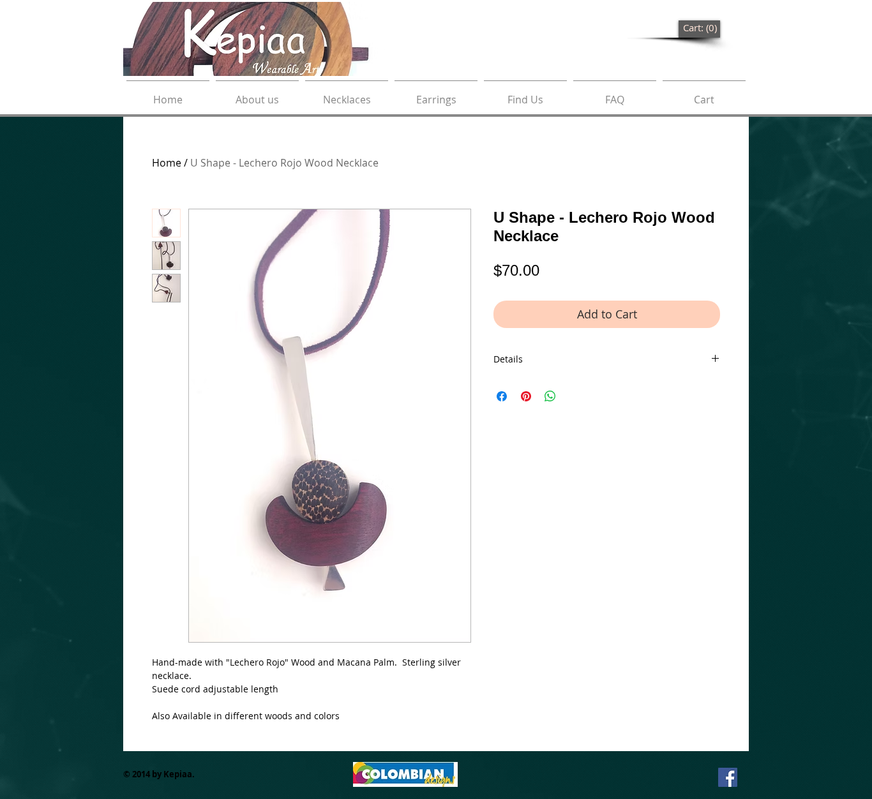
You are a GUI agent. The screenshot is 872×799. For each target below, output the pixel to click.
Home (166, 163)
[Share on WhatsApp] (550, 396)
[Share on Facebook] (501, 396)
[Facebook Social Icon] (727, 777)
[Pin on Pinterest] (526, 396)
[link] (700, 28)
